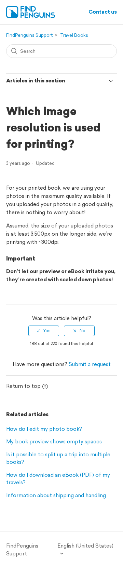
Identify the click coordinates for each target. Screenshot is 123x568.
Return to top (23, 386)
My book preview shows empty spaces (54, 441)
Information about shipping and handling (56, 495)
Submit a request (90, 364)
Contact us (102, 11)
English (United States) (85, 545)
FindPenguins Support (29, 35)
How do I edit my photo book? (44, 428)
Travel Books (74, 35)
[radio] (43, 331)
